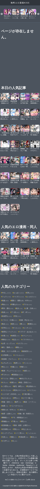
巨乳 (30, 293)
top (6, 479)
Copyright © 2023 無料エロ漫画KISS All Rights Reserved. (20, 486)
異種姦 (6, 421)
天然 (5, 437)
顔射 (14, 382)
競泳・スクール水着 (11, 351)
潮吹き (6, 339)
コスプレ (22, 343)
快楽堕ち (7, 316)
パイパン (6, 390)
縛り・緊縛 (7, 347)
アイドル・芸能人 (9, 378)
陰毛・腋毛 (19, 386)
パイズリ (18, 297)
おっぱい (18, 293)
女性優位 (6, 429)
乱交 (16, 339)
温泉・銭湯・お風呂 (22, 425)
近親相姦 (6, 425)
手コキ (6, 374)
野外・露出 (7, 308)
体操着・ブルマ (9, 359)
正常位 (6, 328)
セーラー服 (27, 398)
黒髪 (23, 367)
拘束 (5, 312)
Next (38, 14)
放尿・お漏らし (9, 413)
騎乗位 (32, 324)
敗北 (34, 437)
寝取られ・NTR (9, 410)
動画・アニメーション (11, 371)
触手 (18, 402)
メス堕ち (6, 386)
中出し (6, 293)
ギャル (17, 328)
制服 (5, 300)
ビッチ (28, 328)
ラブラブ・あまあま (28, 332)
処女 (19, 308)
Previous (2, 14)
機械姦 (6, 417)
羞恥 (19, 347)
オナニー (27, 336)
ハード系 (19, 433)
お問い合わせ (31, 479)
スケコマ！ (22, 479)
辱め (5, 304)
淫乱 (17, 429)
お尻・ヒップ (8, 343)
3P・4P (26, 312)
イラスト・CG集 (9, 320)
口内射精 (7, 355)
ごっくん (31, 433)
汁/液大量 (28, 394)
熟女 (5, 324)
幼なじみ (26, 429)
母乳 (24, 421)
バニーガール (17, 406)
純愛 (5, 406)
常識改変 (23, 437)
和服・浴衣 (7, 402)
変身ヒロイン (20, 390)
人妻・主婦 (30, 308)
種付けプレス (26, 378)
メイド (32, 390)
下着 (15, 421)
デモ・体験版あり (19, 417)
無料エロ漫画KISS (20, 3)
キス (5, 382)
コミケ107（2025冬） (11, 394)
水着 (5, 336)
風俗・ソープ (30, 402)
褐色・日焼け (25, 382)
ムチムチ (7, 363)
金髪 (27, 371)
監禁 (17, 363)
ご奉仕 (22, 410)
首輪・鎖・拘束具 (26, 413)
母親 (14, 437)
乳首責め (31, 386)
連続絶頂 (27, 351)
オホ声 (6, 441)
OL (14, 441)
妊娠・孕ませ (26, 320)
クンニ (28, 363)
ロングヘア (7, 433)
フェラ (6, 297)
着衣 (14, 324)
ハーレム (19, 355)
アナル (28, 304)
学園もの (16, 304)
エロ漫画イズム (13, 479)
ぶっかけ (31, 297)
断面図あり (17, 374)
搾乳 (17, 398)
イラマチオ (27, 339)
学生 (17, 316)
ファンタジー (25, 359)
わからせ (6, 398)
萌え (5, 367)
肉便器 (15, 336)
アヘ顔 (15, 312)
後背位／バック (9, 332)
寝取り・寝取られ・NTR (21, 300)
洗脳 (14, 367)
